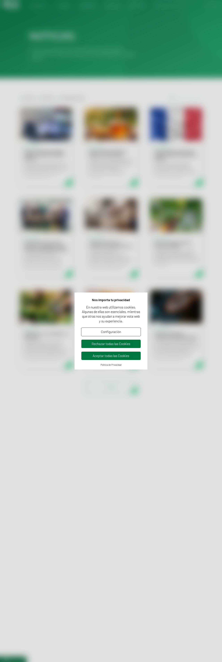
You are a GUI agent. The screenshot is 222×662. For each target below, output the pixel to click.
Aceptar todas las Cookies (111, 356)
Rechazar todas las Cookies (111, 344)
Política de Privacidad (111, 364)
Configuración (111, 332)
